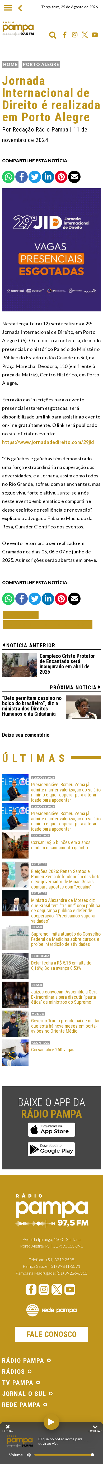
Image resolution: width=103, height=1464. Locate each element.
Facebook (65, 35)
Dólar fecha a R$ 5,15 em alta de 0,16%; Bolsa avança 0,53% (61, 965)
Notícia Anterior (30, 645)
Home (10, 64)
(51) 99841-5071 (64, 1266)
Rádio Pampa (18, 28)
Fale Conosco (51, 1334)
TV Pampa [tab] (18, 1383)
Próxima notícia (73, 687)
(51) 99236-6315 (72, 1272)
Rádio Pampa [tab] (23, 1360)
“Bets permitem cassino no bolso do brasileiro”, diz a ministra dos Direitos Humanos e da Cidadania (32, 706)
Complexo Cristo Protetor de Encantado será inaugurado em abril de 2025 (67, 664)
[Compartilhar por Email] (74, 177)
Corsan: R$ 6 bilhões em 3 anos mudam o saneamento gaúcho (61, 845)
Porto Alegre (41, 64)
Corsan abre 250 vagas (52, 1049)
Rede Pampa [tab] (21, 1405)
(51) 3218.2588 (60, 1259)
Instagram (75, 35)
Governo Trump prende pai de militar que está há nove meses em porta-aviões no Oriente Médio (65, 1026)
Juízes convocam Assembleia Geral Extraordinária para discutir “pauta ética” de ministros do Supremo (65, 997)
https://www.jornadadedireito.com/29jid (48, 442)
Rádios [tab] (13, 1372)
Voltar (22, 615)
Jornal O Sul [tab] (24, 1394)
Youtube (95, 35)
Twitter (85, 35)
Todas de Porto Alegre (47, 624)
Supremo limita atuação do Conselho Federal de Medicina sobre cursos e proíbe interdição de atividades (66, 939)
